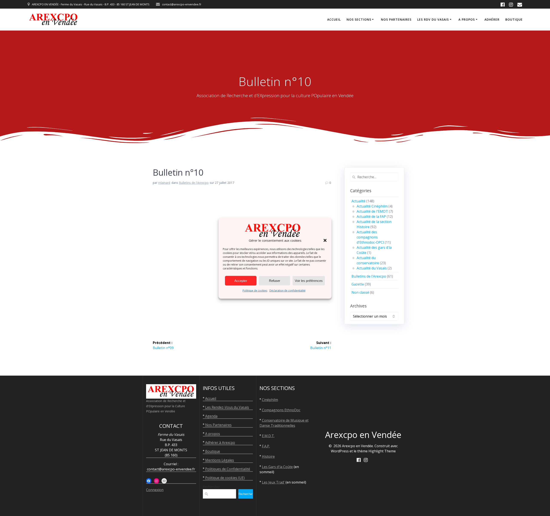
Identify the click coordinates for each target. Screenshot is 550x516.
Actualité (358, 201)
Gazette (357, 284)
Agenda (211, 416)
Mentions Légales (219, 460)
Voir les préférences (309, 281)
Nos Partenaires (218, 424)
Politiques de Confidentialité (227, 469)
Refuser (274, 281)
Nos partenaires (396, 19)
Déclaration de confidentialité (287, 290)
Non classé (360, 292)
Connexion (154, 489)
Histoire (268, 456)
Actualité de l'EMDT (372, 211)
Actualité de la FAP (371, 216)
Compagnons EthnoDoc (281, 410)
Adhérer (492, 19)
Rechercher (211, 486)
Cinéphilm (270, 399)
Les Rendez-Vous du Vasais (227, 407)
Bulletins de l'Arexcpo (194, 183)
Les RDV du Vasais (433, 19)
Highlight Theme (382, 451)
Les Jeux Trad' (273, 482)
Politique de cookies (255, 290)
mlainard (164, 183)
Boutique (514, 19)
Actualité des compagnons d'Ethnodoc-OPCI (370, 237)
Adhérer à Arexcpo (220, 442)
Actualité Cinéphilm (372, 206)
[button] (325, 240)
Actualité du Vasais (372, 268)
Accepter (240, 281)
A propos (466, 19)
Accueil (334, 19)
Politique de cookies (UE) (225, 477)
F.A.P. (266, 446)
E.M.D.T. (268, 435)
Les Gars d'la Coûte (277, 466)
